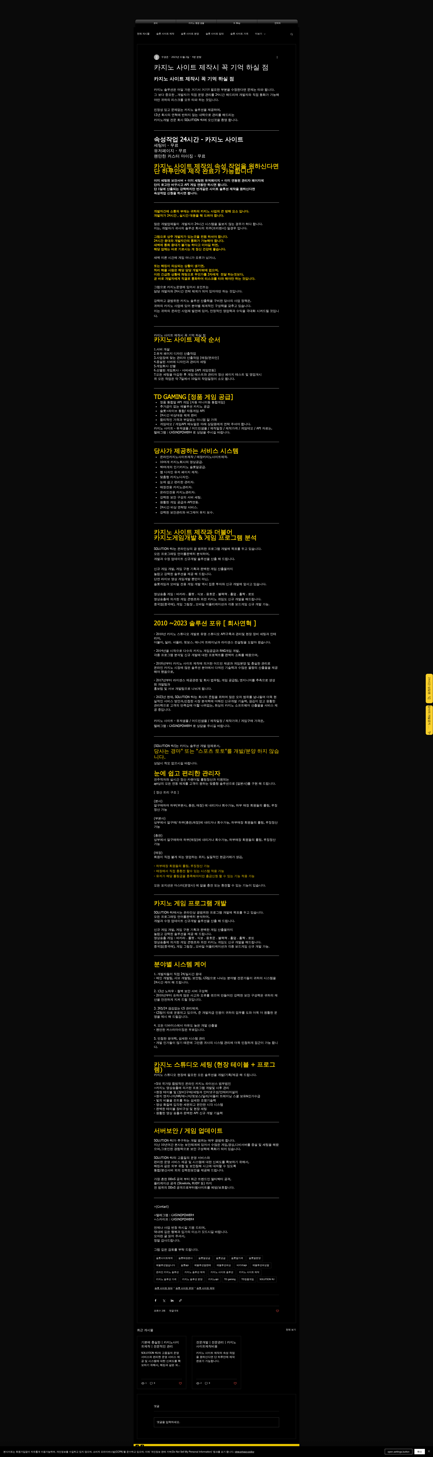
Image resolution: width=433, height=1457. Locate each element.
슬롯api (185, 1265)
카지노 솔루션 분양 (192, 1279)
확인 (419, 1451)
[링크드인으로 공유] (172, 1300)
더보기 (258, 34)
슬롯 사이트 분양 (190, 34)
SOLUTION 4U (267, 1279)
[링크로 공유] (180, 1300)
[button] (291, 34)
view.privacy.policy (244, 1451)
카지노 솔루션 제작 (195, 1272)
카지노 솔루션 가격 (166, 1279)
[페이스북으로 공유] (155, 1300)
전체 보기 (291, 1330)
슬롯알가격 (237, 1258)
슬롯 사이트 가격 (239, 34)
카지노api (213, 1279)
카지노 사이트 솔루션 (222, 1272)
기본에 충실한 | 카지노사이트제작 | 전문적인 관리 (160, 1344)
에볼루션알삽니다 (165, 1265)
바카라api (242, 1265)
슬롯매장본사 (185, 1258)
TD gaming (230, 1279)
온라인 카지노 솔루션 (167, 1272)
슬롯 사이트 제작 (165, 34)
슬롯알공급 (204, 1258)
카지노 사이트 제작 (249, 1272)
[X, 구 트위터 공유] (163, 1300)
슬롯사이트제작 (164, 1258)
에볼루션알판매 (202, 1265)
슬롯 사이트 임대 (215, 34)
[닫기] (429, 1451)
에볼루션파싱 (224, 1265)
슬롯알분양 (255, 1258)
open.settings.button (398, 1451)
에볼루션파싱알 (261, 1265)
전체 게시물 (143, 34)
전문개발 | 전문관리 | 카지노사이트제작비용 (216, 1344)
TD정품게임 (247, 1279)
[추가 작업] (277, 57)
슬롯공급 (220, 1258)
